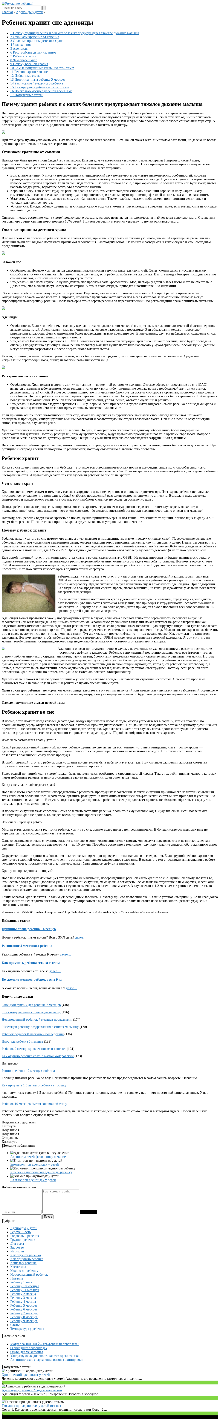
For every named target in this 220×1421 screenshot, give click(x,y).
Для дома (17, 1243)
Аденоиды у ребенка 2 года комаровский (32, 1390)
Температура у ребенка (27, 1328)
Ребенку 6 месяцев (24, 1309)
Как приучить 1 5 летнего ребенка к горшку (34, 1085)
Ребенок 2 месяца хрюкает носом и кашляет (34, 1049)
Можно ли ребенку (24, 1270)
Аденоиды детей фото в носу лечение (38, 1156)
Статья (15, 1325)
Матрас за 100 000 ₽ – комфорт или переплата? (44, 1344)
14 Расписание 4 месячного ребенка (36, 83)
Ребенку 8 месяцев (24, 1317)
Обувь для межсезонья (26, 1352)
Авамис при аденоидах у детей (33, 1180)
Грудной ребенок (22, 1239)
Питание (16, 1278)
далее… (81, 937)
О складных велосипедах (28, 1348)
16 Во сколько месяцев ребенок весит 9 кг (41, 91)
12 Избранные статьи (25, 75)
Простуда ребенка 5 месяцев (22, 1041)
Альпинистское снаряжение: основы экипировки (46, 1359)
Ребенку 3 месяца (23, 1298)
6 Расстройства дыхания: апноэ (33, 52)
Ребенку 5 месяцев (24, 1305)
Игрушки (17, 1251)
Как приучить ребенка (26, 1259)
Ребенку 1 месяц (22, 1282)
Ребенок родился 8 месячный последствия (33, 1034)
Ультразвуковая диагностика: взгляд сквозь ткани (46, 1356)
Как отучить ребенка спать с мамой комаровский (38, 1056)
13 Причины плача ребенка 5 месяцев (38, 79)
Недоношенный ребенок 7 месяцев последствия (37, 1019)
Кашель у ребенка (23, 1263)
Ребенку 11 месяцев (24, 1290)
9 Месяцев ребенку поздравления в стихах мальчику (40, 1027)
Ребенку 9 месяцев (24, 1321)
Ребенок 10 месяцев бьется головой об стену (34, 1104)
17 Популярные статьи (26, 95)
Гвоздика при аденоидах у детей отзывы (31, 1405)
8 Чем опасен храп (23, 60)
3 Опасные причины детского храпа (36, 41)
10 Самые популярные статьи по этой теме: (42, 68)
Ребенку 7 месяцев (24, 1313)
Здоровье (17, 1247)
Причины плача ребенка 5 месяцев (29, 929)
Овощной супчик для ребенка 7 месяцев (31, 1005)
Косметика (18, 1267)
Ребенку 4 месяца (23, 1301)
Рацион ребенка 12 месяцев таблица (28, 1070)
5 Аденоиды (19, 48)
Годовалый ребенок (24, 1236)
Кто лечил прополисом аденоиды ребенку (41, 1172)
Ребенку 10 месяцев (24, 1286)
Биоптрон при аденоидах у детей (34, 1164)
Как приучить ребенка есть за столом (31, 963)
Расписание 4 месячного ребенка (27, 946)
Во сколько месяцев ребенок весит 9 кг (32, 979)
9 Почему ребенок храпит (29, 64)
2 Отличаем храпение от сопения (34, 37)
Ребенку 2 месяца (23, 1294)
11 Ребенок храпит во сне (29, 72)
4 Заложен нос (20, 44)
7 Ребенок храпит (23, 56)
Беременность (20, 1232)
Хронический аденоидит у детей (26, 1374)
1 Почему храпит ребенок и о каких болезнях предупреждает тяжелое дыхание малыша (74, 33)
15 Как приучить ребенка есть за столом (39, 87)
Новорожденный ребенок (29, 1274)
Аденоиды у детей (23, 1228)
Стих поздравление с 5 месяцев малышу (31, 1012)
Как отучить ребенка (25, 1255)
